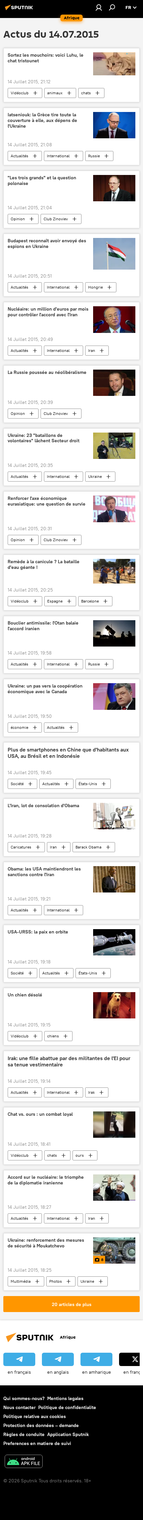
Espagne (55, 601)
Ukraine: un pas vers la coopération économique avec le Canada (45, 689)
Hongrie (95, 287)
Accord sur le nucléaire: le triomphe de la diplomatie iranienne (46, 1180)
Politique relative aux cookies (34, 1416)
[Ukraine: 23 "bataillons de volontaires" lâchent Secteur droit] (114, 446)
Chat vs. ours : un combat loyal (40, 1114)
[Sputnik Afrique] (20, 10)
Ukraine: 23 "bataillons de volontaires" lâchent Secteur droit (43, 438)
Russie (94, 155)
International (58, 155)
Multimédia (21, 1281)
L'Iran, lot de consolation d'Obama (43, 805)
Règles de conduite (24, 1434)
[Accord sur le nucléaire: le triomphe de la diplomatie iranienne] (114, 1187)
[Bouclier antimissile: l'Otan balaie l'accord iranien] (114, 633)
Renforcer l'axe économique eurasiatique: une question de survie (46, 501)
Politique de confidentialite (67, 1407)
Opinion (18, 218)
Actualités (19, 155)
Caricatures (21, 846)
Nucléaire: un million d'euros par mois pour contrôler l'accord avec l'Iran (48, 312)
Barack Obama (88, 846)
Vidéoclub (20, 92)
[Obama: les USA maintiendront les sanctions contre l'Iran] (114, 879)
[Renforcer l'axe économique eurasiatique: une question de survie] (114, 509)
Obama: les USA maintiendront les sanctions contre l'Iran (44, 871)
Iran (91, 350)
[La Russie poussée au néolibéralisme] (114, 383)
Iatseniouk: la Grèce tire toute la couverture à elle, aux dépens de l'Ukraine (42, 120)
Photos (55, 1281)
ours (79, 1155)
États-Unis (87, 783)
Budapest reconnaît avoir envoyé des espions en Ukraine (47, 243)
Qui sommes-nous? (24, 1398)
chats (86, 92)
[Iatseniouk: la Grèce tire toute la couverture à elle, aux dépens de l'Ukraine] (114, 125)
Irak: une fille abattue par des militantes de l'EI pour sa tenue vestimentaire (69, 1061)
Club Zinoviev (56, 218)
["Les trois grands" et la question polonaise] (114, 188)
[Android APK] (23, 1462)
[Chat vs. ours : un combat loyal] (114, 1124)
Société (17, 783)
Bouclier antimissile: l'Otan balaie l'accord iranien (43, 626)
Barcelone (90, 601)
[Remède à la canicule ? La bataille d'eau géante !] (114, 571)
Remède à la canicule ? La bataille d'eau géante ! (43, 564)
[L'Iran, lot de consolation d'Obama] (114, 816)
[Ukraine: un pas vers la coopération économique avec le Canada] (114, 696)
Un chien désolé (25, 995)
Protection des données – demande (41, 1425)
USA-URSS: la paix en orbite (38, 932)
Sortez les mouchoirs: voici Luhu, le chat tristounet (45, 58)
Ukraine (95, 476)
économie (19, 727)
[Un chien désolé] (114, 1005)
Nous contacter (19, 1407)
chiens (53, 1035)
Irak (91, 1092)
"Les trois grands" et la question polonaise (42, 180)
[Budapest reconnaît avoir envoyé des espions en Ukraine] (114, 254)
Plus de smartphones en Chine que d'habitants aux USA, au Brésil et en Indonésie (68, 753)
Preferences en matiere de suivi (37, 1443)
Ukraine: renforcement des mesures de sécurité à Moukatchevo (46, 1243)
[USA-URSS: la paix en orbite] (114, 942)
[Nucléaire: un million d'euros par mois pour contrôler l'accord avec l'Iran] (114, 319)
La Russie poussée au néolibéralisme (47, 372)
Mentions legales (65, 1398)
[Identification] (98, 7)
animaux (55, 92)
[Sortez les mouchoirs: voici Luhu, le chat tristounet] (114, 63)
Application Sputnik (68, 1434)
